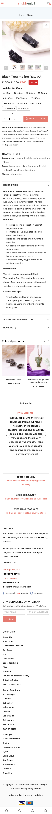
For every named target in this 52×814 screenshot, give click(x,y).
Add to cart (37, 118)
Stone (30, 15)
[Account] (32, 810)
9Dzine (37, 788)
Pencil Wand (9, 724)
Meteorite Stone (13, 380)
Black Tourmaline (18, 166)
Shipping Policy (10, 680)
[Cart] (45, 810)
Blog (5, 654)
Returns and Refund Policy (16, 676)
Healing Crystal (9, 170)
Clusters (7, 698)
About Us (7, 637)
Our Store (7, 650)
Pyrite (5, 751)
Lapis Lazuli (8, 756)
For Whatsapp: (10, 578)
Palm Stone (8, 707)
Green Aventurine (11, 747)
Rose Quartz (9, 764)
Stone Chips (9, 694)
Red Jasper (8, 760)
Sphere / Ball (9, 716)
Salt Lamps (8, 720)
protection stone (41, 158)
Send (11, 619)
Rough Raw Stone (11, 690)
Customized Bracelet (13, 646)
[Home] (6, 810)
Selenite (7, 769)
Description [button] (10, 185)
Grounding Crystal (37, 166)
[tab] (26, 185)
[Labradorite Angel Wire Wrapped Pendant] (38, 360)
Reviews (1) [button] (9, 327)
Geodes (6, 711)
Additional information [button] (18, 319)
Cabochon (8, 703)
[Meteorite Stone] (13, 360)
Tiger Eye (7, 773)
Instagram (38, 593)
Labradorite (16, 174)
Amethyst (7, 734)
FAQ (5, 667)
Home (22, 15)
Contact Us (8, 658)
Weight (7, 88)
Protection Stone (26, 170)
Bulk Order (8, 641)
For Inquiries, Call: (11, 569)
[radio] (7, 93)
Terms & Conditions (33, 795)
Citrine (6, 743)
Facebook (10, 593)
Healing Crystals (24, 158)
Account (7, 671)
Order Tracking (10, 663)
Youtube (25, 593)
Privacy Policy (15, 795)
